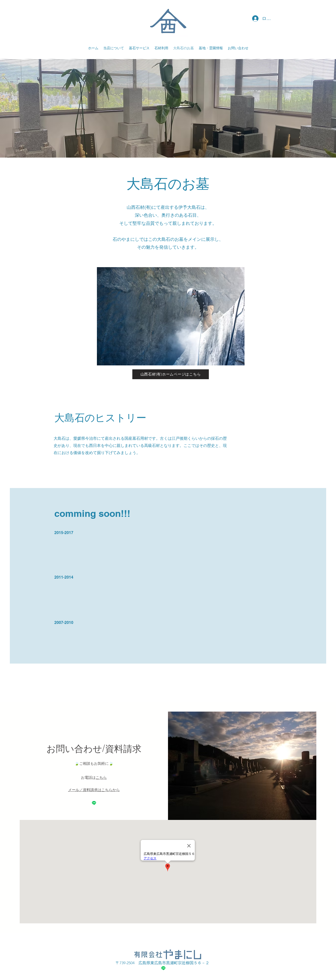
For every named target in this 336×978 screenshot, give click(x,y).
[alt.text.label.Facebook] (94, 802)
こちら (101, 777)
